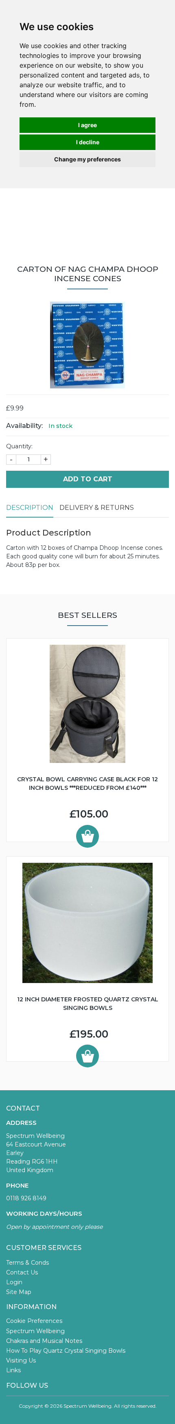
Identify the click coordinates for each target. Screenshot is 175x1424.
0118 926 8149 (26, 1198)
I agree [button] (87, 124)
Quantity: (19, 446)
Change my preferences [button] (87, 159)
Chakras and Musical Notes (44, 1341)
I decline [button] (87, 142)
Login (14, 1282)
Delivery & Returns (96, 507)
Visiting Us (21, 1360)
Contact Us (22, 1272)
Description (29, 507)
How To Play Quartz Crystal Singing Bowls (65, 1350)
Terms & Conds (27, 1262)
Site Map (18, 1292)
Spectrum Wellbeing (35, 1331)
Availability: (24, 426)
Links (13, 1370)
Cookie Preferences (34, 1321)
